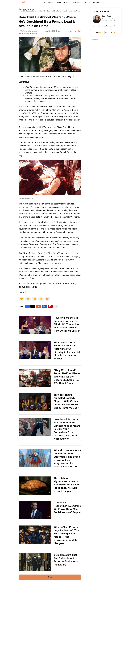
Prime (36, 287)
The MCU (87, 2)
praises (24, 244)
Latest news (30, 9)
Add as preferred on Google (28, 33)
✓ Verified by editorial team (28, 31)
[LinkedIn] (44, 306)
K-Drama (67, 2)
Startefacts (22, 9)
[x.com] (32, 306)
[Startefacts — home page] (23, 2)
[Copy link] (55, 306)
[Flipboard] (50, 306)
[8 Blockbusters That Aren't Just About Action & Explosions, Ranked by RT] (50, 562)
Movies (50, 2)
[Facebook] (27, 306)
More (50, 577)
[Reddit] (38, 306)
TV (44, 2)
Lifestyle (58, 2)
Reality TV (96, 2)
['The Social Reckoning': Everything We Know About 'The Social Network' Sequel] (50, 510)
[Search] (119, 2)
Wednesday (77, 2)
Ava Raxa (78, 31)
